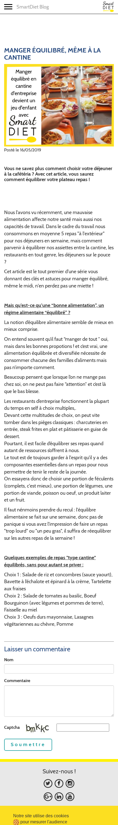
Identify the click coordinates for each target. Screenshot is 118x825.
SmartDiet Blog (32, 7)
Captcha (12, 727)
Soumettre (28, 744)
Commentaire (17, 680)
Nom (8, 659)
